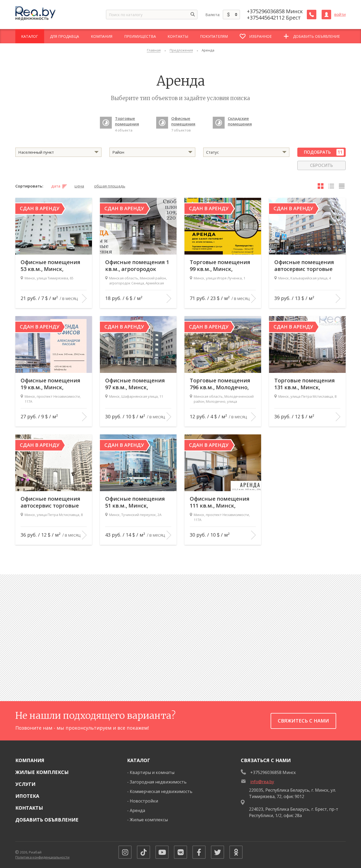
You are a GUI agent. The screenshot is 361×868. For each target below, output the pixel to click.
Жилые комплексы (42, 772)
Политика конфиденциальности (42, 857)
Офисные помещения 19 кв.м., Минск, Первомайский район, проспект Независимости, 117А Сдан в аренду (51, 384)
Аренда (137, 810)
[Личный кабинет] (326, 14)
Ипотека (27, 796)
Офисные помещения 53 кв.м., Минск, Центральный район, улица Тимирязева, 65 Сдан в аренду (51, 266)
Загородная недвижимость (158, 782)
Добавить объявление (46, 820)
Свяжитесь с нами (303, 720)
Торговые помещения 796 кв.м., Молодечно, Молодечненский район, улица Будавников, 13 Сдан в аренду (220, 384)
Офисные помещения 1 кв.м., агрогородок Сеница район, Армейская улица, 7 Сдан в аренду (137, 266)
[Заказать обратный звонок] (311, 14)
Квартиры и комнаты (152, 772)
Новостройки (144, 801)
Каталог (138, 760)
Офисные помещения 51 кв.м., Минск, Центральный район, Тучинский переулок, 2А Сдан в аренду (138, 502)
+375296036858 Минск (275, 11)
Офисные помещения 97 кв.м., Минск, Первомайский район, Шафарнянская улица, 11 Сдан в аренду (136, 384)
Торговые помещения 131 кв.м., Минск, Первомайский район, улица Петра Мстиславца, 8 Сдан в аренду (304, 384)
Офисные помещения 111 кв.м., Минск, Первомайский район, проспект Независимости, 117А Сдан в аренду (220, 502)
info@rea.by (262, 782)
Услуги (25, 784)
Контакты (29, 808)
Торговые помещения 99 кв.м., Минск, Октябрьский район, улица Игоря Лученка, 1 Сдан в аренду (222, 266)
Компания (29, 760)
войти (340, 14)
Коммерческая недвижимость (161, 791)
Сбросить (321, 165)
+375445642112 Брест (274, 18)
